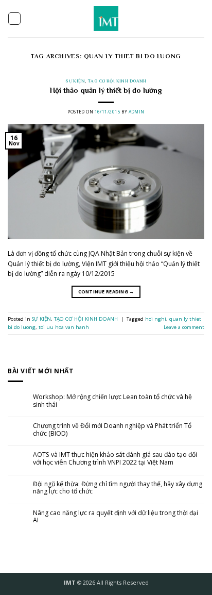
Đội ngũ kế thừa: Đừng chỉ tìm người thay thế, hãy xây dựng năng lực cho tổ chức (117, 488)
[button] (14, 18)
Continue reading (106, 291)
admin (137, 111)
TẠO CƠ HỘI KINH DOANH (117, 81)
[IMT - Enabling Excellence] (106, 18)
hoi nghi (155, 319)
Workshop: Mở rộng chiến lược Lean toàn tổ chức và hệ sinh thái (112, 400)
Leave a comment (184, 327)
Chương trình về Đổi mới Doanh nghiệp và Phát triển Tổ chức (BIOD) (112, 429)
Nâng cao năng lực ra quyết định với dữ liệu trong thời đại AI (115, 516)
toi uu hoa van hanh (64, 327)
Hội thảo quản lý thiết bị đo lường (106, 90)
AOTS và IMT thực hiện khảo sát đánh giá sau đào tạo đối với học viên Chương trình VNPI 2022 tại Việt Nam (115, 458)
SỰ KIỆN (75, 81)
